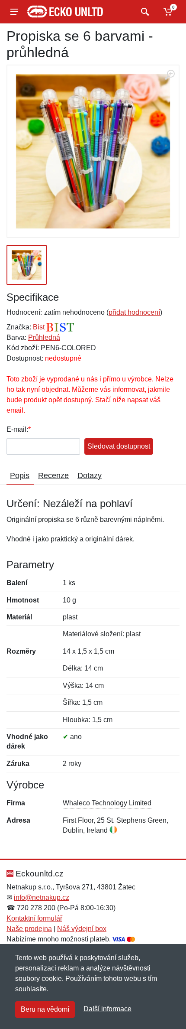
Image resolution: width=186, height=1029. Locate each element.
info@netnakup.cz (41, 897)
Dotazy (89, 475)
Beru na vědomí (45, 1009)
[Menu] (14, 12)
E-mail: (17, 429)
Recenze (53, 475)
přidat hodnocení (134, 312)
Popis (19, 475)
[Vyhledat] (143, 12)
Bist (39, 327)
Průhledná (44, 337)
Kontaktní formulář (34, 918)
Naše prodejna (29, 928)
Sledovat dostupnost (118, 446)
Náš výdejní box (81, 928)
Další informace (107, 1009)
